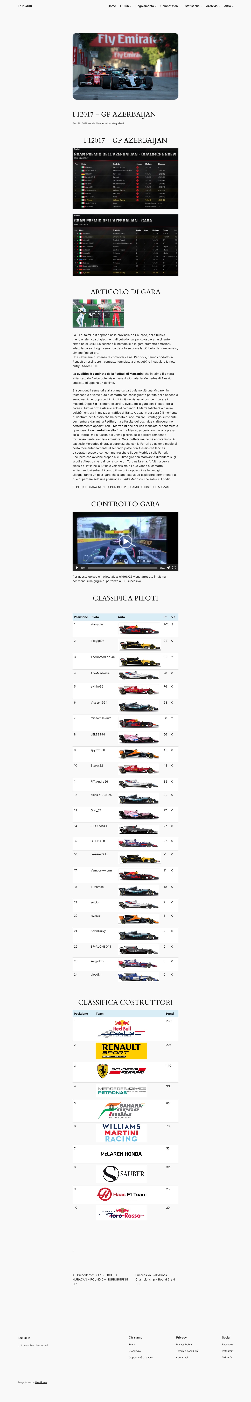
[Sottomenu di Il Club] (130, 6)
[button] (125, 541)
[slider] (122, 568)
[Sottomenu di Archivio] (219, 6)
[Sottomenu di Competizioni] (180, 6)
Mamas (100, 123)
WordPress (41, 1382)
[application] (125, 541)
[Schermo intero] (174, 567)
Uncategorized (115, 123)
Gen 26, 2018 (80, 123)
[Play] (77, 567)
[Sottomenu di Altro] (232, 6)
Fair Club (25, 6)
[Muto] (168, 567)
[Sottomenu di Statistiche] (201, 6)
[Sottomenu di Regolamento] (155, 6)
